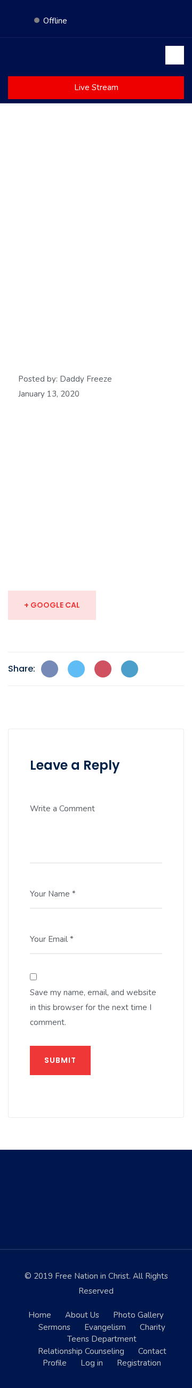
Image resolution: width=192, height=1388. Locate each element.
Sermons (54, 1327)
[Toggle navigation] (174, 55)
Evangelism (105, 1327)
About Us (82, 1315)
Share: (21, 669)
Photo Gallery (138, 1315)
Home (39, 1315)
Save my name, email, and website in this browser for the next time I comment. (93, 1007)
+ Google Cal (52, 605)
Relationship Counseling (81, 1351)
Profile (55, 1363)
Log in (92, 1363)
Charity (152, 1327)
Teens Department (102, 1339)
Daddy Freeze (86, 379)
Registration (139, 1363)
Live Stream (96, 87)
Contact (152, 1351)
